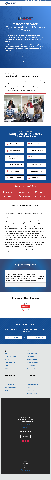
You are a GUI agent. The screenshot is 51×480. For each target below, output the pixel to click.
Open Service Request (33, 384)
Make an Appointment (13, 337)
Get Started (25, 57)
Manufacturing (25, 192)
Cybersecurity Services (37, 144)
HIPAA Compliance (36, 164)
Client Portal (30, 390)
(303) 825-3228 (25, 470)
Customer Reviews (10, 362)
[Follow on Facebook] (23, 441)
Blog (6, 368)
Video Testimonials (10, 381)
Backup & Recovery (15, 150)
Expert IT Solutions (36, 156)
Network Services (31, 368)
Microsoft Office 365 (37, 150)
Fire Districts (41, 196)
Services (25, 62)
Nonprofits (40, 192)
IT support (20, 215)
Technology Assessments (15, 164)
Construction (8, 192)
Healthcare (9, 196)
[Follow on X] (25, 441)
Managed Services (32, 353)
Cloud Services (31, 365)
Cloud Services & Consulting (13, 157)
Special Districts (26, 196)
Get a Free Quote (25, 432)
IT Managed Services (15, 144)
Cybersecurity (30, 356)
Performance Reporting (16, 177)
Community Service (10, 387)
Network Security (14, 171)
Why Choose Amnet (10, 378)
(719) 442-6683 (25, 424)
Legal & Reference (32, 393)
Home (6, 353)
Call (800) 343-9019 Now (36, 337)
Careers (7, 390)
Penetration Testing (36, 171)
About (7, 365)
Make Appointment (10, 356)
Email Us (29, 387)
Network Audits (36, 177)
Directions (25, 427)
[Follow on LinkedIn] (28, 441)
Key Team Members (10, 384)
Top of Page (25, 436)
